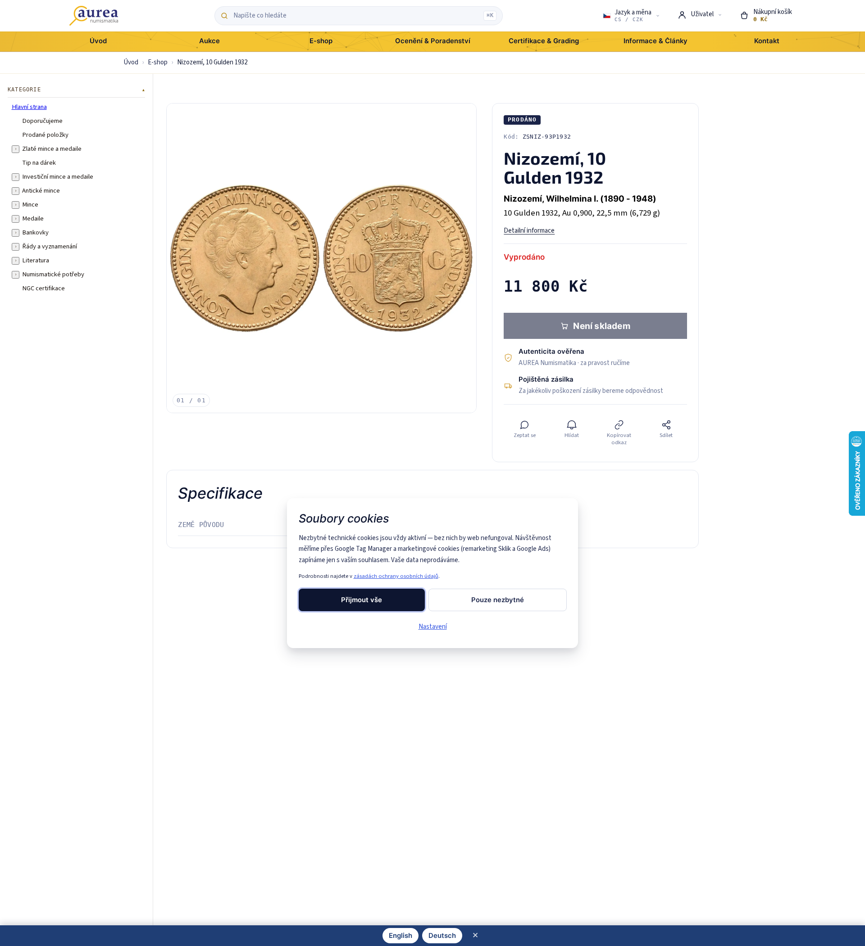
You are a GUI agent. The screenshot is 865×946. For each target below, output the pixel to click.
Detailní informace (529, 230)
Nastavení (433, 626)
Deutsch (442, 936)
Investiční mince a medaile (57, 176)
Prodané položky (45, 135)
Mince (30, 204)
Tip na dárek (39, 162)
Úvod (130, 62)
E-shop (158, 62)
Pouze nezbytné (497, 600)
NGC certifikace (43, 288)
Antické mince (41, 190)
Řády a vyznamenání (49, 246)
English (400, 936)
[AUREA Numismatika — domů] (93, 16)
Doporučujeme (42, 121)
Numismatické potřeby (53, 274)
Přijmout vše (361, 600)
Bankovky (35, 232)
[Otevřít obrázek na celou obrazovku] (321, 258)
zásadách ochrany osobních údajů (396, 576)
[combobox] (356, 15)
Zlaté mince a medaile (52, 148)
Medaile (33, 218)
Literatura (35, 260)
